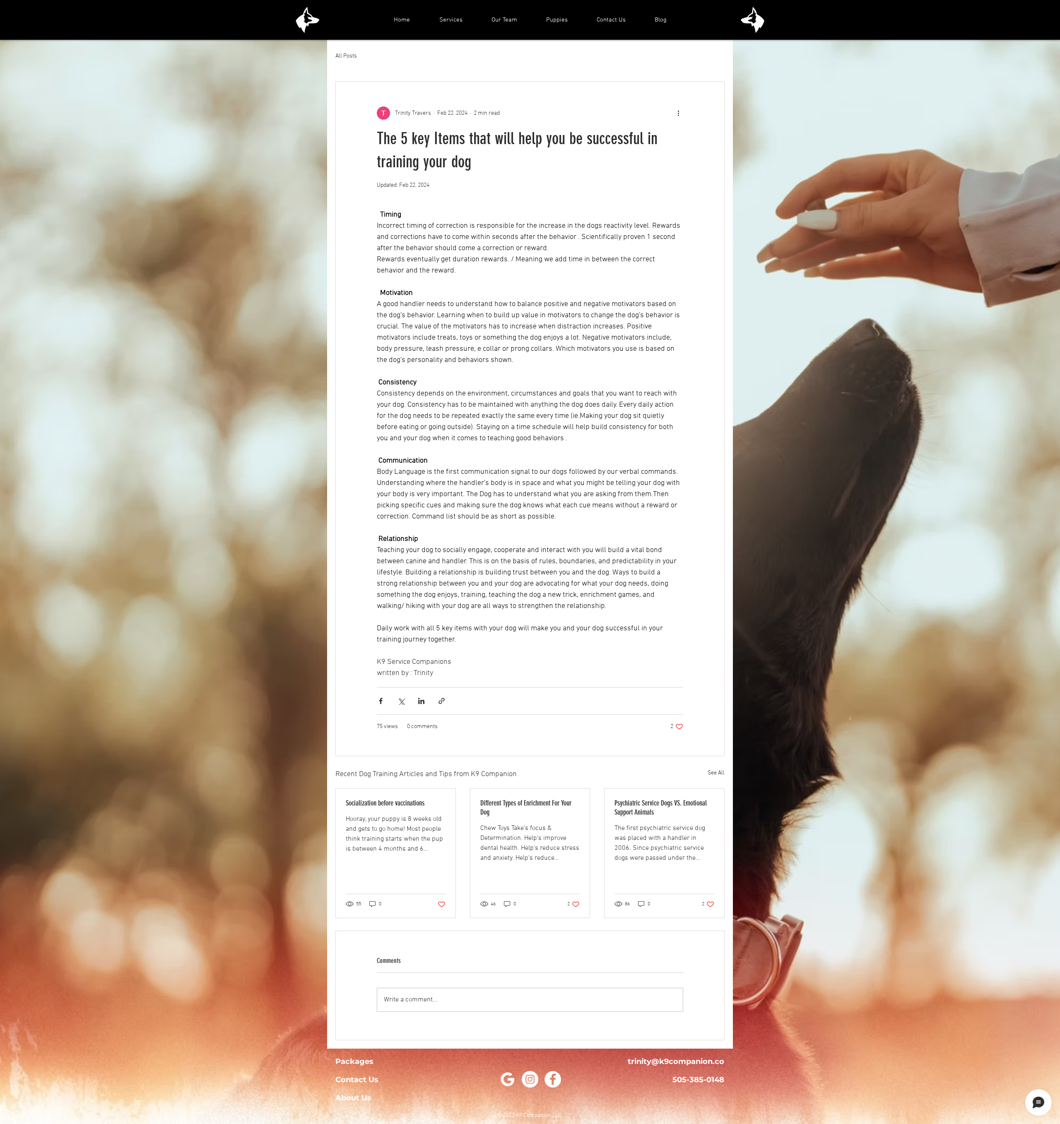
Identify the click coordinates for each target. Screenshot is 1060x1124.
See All (716, 773)
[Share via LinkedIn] (421, 701)
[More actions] (678, 113)
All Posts (346, 56)
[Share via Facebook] (381, 701)
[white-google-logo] (507, 1079)
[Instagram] (530, 1079)
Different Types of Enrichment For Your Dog (525, 807)
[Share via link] (442, 701)
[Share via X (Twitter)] (401, 701)
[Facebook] (552, 1079)
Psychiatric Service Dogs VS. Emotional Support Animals (660, 807)
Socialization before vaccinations (386, 803)
